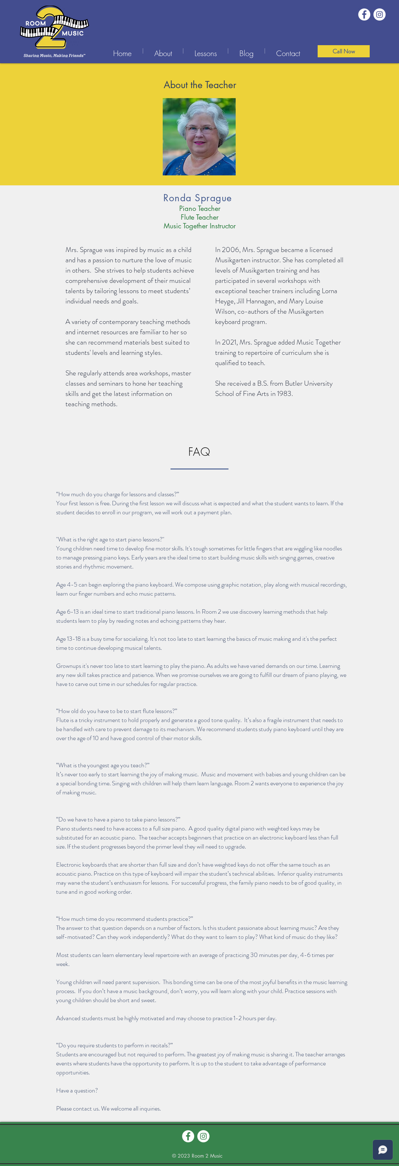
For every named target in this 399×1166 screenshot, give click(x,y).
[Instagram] (379, 14)
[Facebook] (364, 14)
